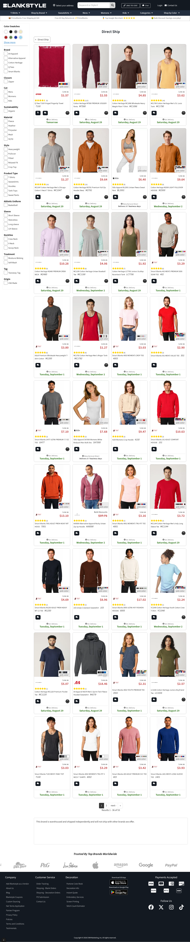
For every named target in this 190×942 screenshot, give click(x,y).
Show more (9, 42)
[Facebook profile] (151, 909)
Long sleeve (13, 224)
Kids (125, 13)
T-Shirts (14, 13)
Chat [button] (147, 5)
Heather (11, 125)
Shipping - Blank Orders (46, 888)
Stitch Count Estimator (75, 906)
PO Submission (42, 897)
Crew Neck (13, 239)
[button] (130, 5)
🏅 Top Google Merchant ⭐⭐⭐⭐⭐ (118, 18)
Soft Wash (12, 262)
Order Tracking (42, 883)
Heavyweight (14, 149)
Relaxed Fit (13, 162)
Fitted (11, 158)
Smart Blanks (14, 71)
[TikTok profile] (181, 909)
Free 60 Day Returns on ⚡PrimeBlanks (71, 18)
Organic (11, 111)
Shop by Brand (38, 13)
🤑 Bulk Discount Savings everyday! (166, 18)
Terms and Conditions (15, 923)
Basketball (13, 205)
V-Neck (11, 243)
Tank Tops (12, 190)
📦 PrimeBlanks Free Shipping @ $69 (23, 18)
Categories (145, 13)
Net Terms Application (15, 906)
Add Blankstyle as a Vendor (17, 883)
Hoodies (12, 186)
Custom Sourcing (13, 901)
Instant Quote (72, 892)
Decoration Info (72, 888)
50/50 (10, 139)
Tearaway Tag (14, 272)
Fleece (11, 121)
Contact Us (172, 5)
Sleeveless (13, 219)
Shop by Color (170, 13)
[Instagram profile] (171, 909)
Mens (85, 13)
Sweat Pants (13, 195)
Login (159, 5)
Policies (9, 919)
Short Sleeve (13, 215)
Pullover (12, 153)
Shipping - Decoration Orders (48, 892)
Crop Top (12, 167)
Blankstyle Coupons (14, 897)
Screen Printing (72, 901)
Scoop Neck (13, 248)
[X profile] (161, 909)
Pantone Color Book (74, 883)
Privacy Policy (11, 915)
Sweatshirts (63, 13)
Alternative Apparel (17, 58)
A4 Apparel (13, 53)
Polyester (12, 130)
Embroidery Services (75, 897)
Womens (105, 13)
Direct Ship (43, 39)
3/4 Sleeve (12, 228)
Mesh (10, 134)
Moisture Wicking (15, 258)
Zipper (11, 81)
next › (113, 805)
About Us (10, 888)
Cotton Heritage (15, 62)
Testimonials (11, 928)
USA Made (12, 283)
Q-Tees (11, 67)
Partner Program (13, 910)
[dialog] (3, 940)
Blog (8, 892)
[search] (112, 5)
